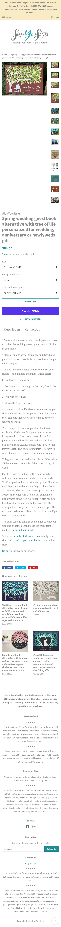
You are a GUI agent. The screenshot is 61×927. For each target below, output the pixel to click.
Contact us (7, 551)
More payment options (30, 318)
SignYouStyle (38, 921)
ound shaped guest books (27, 540)
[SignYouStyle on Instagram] (33, 827)
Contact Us (32, 329)
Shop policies (30, 863)
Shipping (6, 254)
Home (4, 54)
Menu (9, 17)
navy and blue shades (23, 530)
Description (12, 329)
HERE (46, 780)
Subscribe (51, 849)
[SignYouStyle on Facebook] (27, 827)
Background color (11, 274)
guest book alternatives (25, 536)
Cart (56, 17)
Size (4, 261)
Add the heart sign (12, 287)
